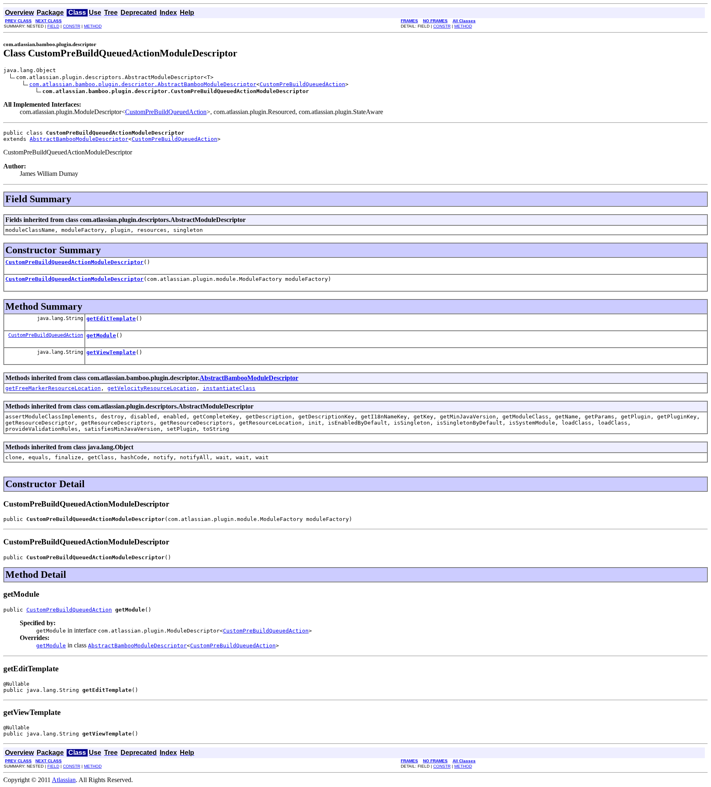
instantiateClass (229, 388)
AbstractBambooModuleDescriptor (79, 139)
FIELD (53, 26)
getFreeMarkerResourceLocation (53, 388)
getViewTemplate (111, 352)
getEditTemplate (111, 318)
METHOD (93, 26)
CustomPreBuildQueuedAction (302, 84)
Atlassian (64, 779)
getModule (101, 335)
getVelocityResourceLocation (151, 388)
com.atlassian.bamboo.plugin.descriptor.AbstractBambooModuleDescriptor (142, 84)
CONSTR (71, 26)
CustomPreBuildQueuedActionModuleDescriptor (74, 262)
